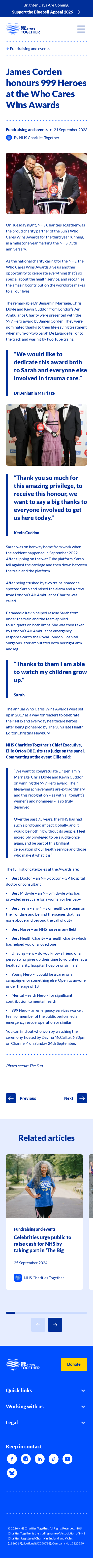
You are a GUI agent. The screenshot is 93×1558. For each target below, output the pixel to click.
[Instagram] (26, 1459)
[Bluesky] (12, 1473)
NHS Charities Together (39, 137)
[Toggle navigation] (81, 29)
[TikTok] (54, 1459)
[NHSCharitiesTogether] (23, 29)
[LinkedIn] (40, 1459)
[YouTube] (67, 1459)
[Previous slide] (38, 1325)
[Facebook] (12, 1459)
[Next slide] (55, 1325)
